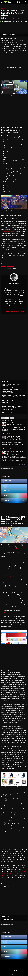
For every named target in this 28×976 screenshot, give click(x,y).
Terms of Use (22, 964)
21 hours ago (8, 461)
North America (21, 270)
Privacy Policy (14, 966)
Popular (12, 417)
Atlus (5, 268)
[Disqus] (14, 333)
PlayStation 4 (6, 7)
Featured (3, 514)
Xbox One (20, 7)
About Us (5, 964)
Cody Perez (9, 18)
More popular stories (7, 412)
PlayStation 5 (14, 7)
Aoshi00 (9, 423)
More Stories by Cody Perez (14, 311)
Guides (14, 268)
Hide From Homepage (7, 270)
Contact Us (13, 964)
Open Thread (12, 962)
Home (5, 962)
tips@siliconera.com (17, 974)
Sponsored (9, 514)
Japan (15, 270)
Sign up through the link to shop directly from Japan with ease (14, 873)
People (3, 417)
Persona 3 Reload (8, 231)
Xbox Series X (4, 8)
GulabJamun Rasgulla (13, 436)
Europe (9, 268)
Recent (7, 417)
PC (1, 7)
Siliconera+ (21, 962)
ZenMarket (4, 613)
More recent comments (7, 468)
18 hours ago (8, 448)
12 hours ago (8, 433)
